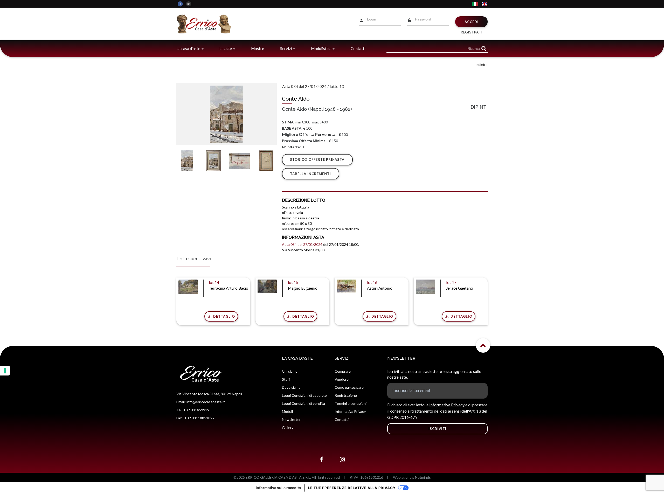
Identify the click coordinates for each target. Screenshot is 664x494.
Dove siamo (291, 387)
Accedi (472, 22)
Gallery (287, 427)
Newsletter (291, 419)
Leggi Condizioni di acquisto (304, 395)
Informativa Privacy (350, 411)
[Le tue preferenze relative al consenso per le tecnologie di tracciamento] (5, 370)
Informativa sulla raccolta (278, 487)
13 (341, 86)
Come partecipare (349, 387)
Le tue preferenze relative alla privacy (352, 488)
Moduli (287, 411)
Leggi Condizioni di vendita (303, 403)
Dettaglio (223, 316)
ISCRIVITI (437, 429)
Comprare (343, 371)
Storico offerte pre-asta (317, 159)
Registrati (471, 32)
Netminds (423, 477)
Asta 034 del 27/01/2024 (304, 86)
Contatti (358, 48)
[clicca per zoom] (226, 114)
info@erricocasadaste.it (205, 402)
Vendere (342, 379)
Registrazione (346, 395)
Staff (286, 379)
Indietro (481, 64)
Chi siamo (290, 371)
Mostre (257, 48)
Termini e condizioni (350, 403)
